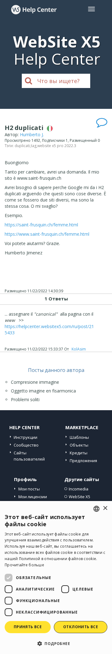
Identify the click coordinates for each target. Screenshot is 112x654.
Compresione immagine (35, 382)
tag (33, 145)
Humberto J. (32, 134)
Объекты (79, 445)
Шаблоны (79, 437)
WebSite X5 (79, 496)
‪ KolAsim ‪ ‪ (79, 349)
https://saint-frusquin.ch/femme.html (41, 225)
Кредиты (78, 453)
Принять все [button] (28, 626)
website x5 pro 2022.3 (56, 145)
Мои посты (29, 489)
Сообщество (26, 445)
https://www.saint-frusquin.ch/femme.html (47, 234)
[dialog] (56, 577)
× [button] (105, 508)
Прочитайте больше (24, 565)
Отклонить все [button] (80, 626)
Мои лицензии (32, 496)
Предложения (83, 460)
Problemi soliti (25, 399)
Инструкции (25, 437)
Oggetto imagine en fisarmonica (43, 391)
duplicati (22, 145)
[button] (56, 643)
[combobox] (96, 509)
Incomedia (78, 489)
